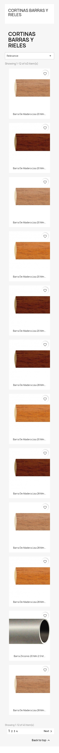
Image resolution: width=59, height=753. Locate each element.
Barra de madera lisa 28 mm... (29, 385)
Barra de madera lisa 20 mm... (29, 114)
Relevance (29, 56)
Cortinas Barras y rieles (28, 12)
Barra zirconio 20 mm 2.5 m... (29, 656)
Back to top (41, 740)
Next (48, 731)
